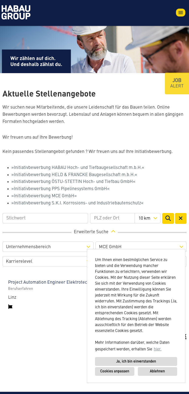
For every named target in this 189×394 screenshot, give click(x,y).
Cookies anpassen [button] (114, 371)
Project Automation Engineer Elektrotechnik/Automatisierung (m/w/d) (77, 282)
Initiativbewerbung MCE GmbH (44, 196)
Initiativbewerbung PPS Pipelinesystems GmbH (60, 189)
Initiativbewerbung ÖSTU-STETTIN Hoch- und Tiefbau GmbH (73, 182)
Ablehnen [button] (157, 371)
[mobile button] (180, 12)
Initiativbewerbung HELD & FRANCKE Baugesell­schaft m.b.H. (74, 175)
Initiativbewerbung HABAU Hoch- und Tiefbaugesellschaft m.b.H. (78, 167)
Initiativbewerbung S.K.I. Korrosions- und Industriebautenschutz (77, 203)
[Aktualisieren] (168, 218)
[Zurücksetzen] (181, 218)
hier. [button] (157, 349)
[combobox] (147, 218)
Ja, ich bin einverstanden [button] (136, 361)
